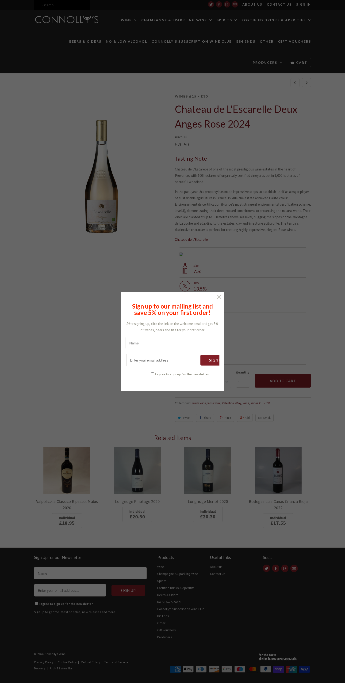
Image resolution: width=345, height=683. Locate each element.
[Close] (219, 297)
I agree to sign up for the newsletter (182, 374)
